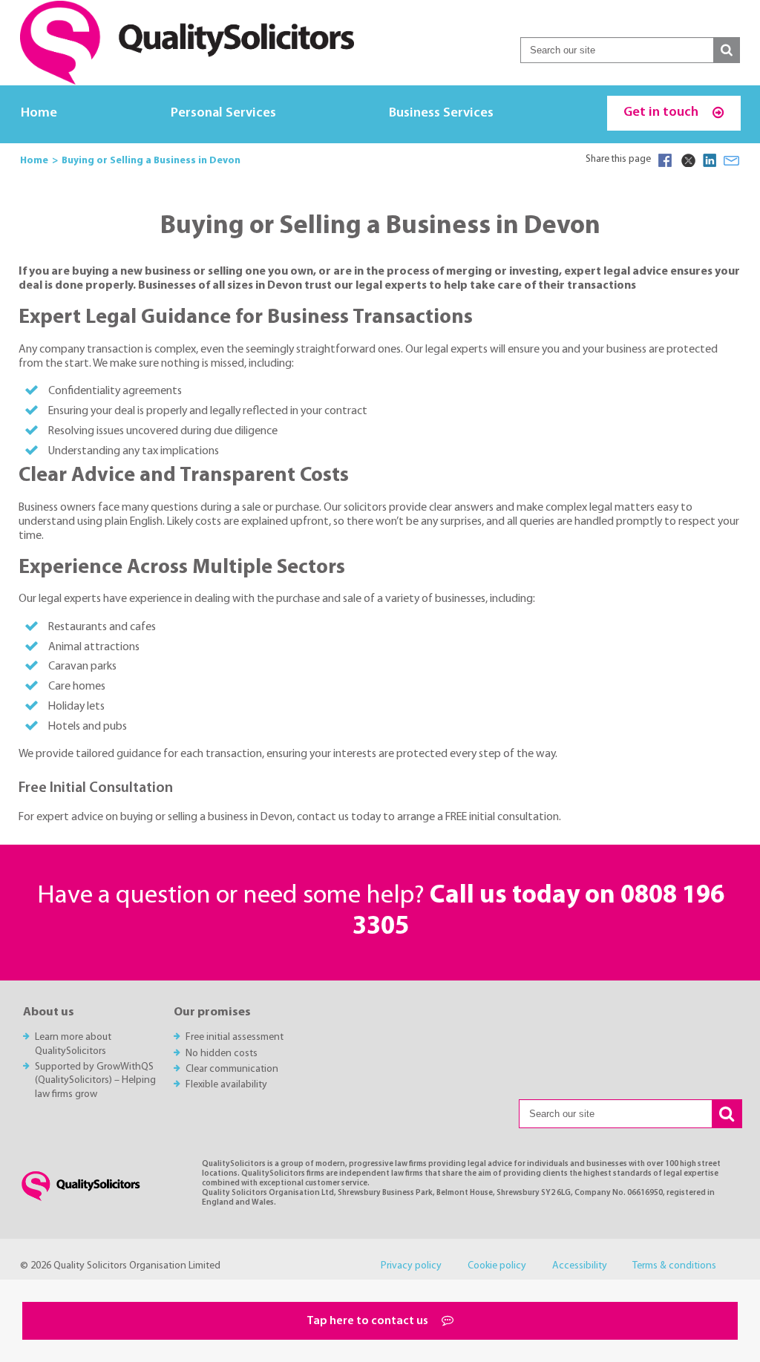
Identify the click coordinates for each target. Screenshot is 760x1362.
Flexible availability (226, 1084)
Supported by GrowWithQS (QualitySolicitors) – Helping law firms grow (95, 1080)
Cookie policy (497, 1265)
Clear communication (232, 1069)
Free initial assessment (235, 1037)
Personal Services (223, 113)
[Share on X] (687, 160)
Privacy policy (411, 1265)
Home (39, 113)
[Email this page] (732, 160)
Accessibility (579, 1265)
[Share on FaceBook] (665, 160)
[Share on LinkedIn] (709, 160)
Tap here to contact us (368, 1321)
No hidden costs (222, 1053)
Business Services (441, 113)
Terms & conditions (674, 1265)
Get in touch (662, 112)
